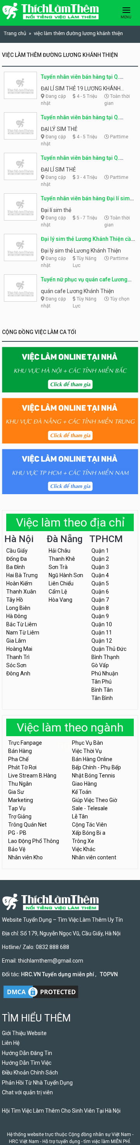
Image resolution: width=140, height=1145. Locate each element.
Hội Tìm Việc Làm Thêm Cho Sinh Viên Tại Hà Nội (61, 1111)
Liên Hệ (10, 1043)
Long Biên (18, 608)
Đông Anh (18, 673)
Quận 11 (101, 632)
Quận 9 (100, 616)
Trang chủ (15, 33)
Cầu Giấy (17, 551)
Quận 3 (100, 567)
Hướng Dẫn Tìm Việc (26, 1063)
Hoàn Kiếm (19, 583)
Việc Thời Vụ (87, 751)
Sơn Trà (58, 567)
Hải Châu (59, 551)
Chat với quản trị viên (27, 1092)
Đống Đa (16, 559)
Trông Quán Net (27, 825)
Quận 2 (100, 559)
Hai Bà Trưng (22, 575)
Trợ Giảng (20, 816)
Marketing (20, 800)
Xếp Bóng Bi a (88, 833)
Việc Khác (83, 849)
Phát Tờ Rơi (22, 767)
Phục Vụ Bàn (87, 743)
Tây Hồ (14, 600)
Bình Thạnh (105, 657)
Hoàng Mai (19, 649)
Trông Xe (83, 841)
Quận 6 (100, 591)
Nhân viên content (94, 857)
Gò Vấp (100, 665)
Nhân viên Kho (25, 857)
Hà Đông (16, 616)
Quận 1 (100, 551)
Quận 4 (100, 575)
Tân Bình (102, 698)
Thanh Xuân (21, 591)
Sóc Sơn (16, 665)
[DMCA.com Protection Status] (41, 991)
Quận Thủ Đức (108, 649)
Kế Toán (81, 792)
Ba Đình (15, 567)
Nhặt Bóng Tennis (93, 775)
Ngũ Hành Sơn (66, 575)
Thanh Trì (18, 657)
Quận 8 (100, 608)
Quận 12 (101, 641)
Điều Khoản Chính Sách (30, 1072)
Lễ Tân (80, 816)
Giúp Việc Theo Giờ (94, 800)
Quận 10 (101, 624)
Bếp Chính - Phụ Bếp (96, 767)
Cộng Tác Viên (89, 825)
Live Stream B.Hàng (32, 775)
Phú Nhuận (104, 673)
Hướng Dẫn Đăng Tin (27, 1053)
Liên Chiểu (61, 583)
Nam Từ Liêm (22, 632)
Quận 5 (100, 583)
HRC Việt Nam (24, 1141)
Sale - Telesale (90, 808)
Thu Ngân (20, 784)
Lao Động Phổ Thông (33, 841)
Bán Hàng (20, 751)
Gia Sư (16, 792)
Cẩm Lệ (58, 591)
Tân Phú (101, 682)
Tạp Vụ (17, 808)
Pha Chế (18, 759)
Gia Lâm (16, 641)
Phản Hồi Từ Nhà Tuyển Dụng (37, 1083)
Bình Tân (102, 690)
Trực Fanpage (25, 743)
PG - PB (17, 833)
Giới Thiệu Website (24, 1033)
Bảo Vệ (16, 849)
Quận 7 (100, 600)
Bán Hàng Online (92, 759)
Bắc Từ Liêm (21, 624)
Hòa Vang (60, 600)
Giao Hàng (84, 784)
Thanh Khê (62, 559)
